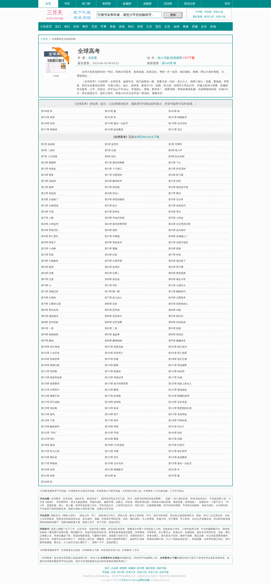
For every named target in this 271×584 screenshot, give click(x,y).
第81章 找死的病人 (178, 303)
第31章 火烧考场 (49, 205)
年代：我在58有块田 (157, 515)
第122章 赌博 (111, 389)
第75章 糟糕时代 (177, 291)
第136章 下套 (48, 420)
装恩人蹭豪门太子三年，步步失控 (69, 529)
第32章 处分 (111, 205)
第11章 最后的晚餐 (114, 162)
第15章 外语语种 (177, 168)
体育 (140, 26)
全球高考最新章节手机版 (53, 491)
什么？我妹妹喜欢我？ (178, 539)
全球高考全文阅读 (70, 550)
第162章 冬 (110, 117)
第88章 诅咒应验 (49, 322)
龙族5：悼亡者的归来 (176, 498)
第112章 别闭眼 (49, 371)
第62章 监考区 (112, 267)
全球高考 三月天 (130, 550)
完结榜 (168, 3)
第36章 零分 (174, 211)
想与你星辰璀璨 (171, 505)
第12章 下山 (174, 162)
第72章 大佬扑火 (177, 285)
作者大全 (131, 572)
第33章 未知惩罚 (177, 205)
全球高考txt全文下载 (146, 136)
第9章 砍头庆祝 (176, 156)
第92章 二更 (111, 328)
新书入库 (209, 16)
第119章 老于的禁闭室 (116, 383)
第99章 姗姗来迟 (177, 340)
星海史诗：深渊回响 (183, 532)
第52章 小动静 (48, 248)
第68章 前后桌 (112, 279)
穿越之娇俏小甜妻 (207, 85)
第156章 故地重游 (114, 129)
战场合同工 (115, 522)
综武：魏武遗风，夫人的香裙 (138, 518)
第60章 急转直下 (177, 260)
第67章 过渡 (47, 279)
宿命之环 (84, 515)
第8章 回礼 (110, 156)
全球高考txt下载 (90, 550)
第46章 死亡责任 (49, 236)
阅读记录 (189, 3)
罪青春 (129, 502)
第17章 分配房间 (113, 174)
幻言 (167, 26)
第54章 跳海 (174, 248)
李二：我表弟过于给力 (103, 515)
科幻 (131, 26)
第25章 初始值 (48, 193)
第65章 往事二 (112, 273)
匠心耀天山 (165, 532)
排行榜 (120, 572)
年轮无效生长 (106, 505)
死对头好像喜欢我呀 (93, 85)
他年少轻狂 (106, 93)
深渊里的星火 (137, 535)
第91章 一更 (47, 328)
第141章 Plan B (176, 426)
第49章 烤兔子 (48, 242)
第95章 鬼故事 (112, 334)
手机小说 (218, 11)
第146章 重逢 (111, 438)
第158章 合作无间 (177, 123)
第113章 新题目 (113, 371)
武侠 (76, 26)
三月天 (54, 12)
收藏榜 (127, 3)
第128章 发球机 (113, 402)
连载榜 (147, 3)
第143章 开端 (111, 432)
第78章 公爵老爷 (177, 297)
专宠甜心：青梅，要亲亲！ (146, 89)
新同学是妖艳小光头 (86, 505)
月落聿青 (151, 532)
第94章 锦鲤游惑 (49, 334)
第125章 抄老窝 (113, 395)
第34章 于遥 (47, 211)
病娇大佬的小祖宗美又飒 (81, 508)
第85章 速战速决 (49, 316)
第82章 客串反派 (49, 310)
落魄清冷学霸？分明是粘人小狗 (143, 529)
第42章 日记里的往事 (179, 224)
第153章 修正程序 (177, 451)
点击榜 (114, 568)
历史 (94, 26)
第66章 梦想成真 (177, 273)
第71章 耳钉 (111, 285)
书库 (67, 3)
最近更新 (197, 16)
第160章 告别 (48, 123)
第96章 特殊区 (175, 334)
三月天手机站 (177, 491)
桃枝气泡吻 (186, 535)
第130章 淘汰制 (49, 408)
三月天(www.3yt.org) (129, 580)
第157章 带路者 (49, 129)
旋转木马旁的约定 (206, 532)
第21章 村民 (174, 181)
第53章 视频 (111, 248)
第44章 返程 (111, 230)
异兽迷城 (67, 498)
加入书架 (163, 57)
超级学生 (128, 81)
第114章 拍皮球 (176, 371)
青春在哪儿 (153, 535)
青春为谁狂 (207, 505)
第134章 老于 (111, 414)
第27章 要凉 (174, 193)
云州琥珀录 (222, 505)
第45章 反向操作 (177, 230)
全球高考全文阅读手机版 (81, 491)
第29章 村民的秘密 (114, 199)
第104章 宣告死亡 (114, 353)
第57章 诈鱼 (174, 254)
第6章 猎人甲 (175, 150)
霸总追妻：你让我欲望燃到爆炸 (211, 535)
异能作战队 (96, 502)
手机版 (105, 572)
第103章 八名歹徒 (50, 353)
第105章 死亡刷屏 (177, 353)
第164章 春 (174, 111)
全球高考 (115, 81)
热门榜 (86, 3)
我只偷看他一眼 (145, 81)
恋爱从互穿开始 (105, 508)
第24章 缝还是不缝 (178, 187)
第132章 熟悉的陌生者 (180, 408)
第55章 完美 (47, 254)
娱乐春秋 (87, 518)
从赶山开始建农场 (201, 518)
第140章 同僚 (111, 426)
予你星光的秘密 (191, 505)
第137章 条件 (111, 420)
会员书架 (164, 572)
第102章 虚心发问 (177, 346)
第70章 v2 (46, 285)
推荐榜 (106, 3)
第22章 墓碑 (47, 187)
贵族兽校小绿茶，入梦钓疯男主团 (181, 529)
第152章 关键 (111, 451)
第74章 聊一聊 (112, 291)
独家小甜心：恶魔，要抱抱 (205, 81)
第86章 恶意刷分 (113, 316)
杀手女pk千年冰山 (118, 89)
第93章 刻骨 (174, 328)
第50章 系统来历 (113, 242)
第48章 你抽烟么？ (178, 236)
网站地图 (145, 580)
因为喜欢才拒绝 (169, 535)
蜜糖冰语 (157, 93)
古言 (149, 26)
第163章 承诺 (48, 117)
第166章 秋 (169, 63)
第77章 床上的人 (113, 297)
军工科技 (185, 518)
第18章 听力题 (175, 174)
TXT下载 (189, 57)
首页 (48, 3)
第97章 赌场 (47, 340)
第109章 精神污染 (50, 365)
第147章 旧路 (175, 438)
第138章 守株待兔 (177, 420)
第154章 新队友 (49, 457)
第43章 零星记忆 (49, 230)
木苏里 (92, 57)
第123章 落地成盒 (177, 389)
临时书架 (161, 568)
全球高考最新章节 (49, 550)
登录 (227, 3)
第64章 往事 (47, 273)
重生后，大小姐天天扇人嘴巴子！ (72, 542)
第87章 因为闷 (175, 316)
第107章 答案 (111, 359)
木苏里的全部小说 (131, 491)
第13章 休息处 (48, 168)
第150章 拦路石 (176, 445)
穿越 (195, 26)
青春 (186, 26)
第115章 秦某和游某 (51, 377)
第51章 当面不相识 (178, 242)
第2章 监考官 (111, 144)
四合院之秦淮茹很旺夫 (182, 515)
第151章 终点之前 (50, 451)
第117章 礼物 (175, 377)
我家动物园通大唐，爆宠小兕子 (77, 522)
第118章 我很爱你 (50, 383)
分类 (113, 572)
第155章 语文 (175, 129)
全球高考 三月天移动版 (155, 491)
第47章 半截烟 (112, 236)
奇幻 (67, 26)
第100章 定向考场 (50, 346)
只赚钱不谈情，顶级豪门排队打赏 (110, 535)
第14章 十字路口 (113, 168)
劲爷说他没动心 (198, 498)
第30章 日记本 (175, 199)
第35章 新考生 (112, 211)
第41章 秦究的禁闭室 (116, 224)
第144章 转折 (175, 432)
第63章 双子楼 (175, 267)
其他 (213, 26)
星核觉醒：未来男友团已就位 (207, 539)
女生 (204, 26)
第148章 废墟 (48, 445)
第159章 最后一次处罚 (116, 123)
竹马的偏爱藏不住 (210, 529)
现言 (158, 26)
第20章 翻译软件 (113, 181)
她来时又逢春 (137, 539)
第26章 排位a (111, 193)
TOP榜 (198, 11)
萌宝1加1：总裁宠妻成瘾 (148, 505)
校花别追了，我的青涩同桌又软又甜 (106, 498)
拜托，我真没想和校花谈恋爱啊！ (145, 498)
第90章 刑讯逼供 (177, 322)
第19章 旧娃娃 (48, 181)
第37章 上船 (47, 217)
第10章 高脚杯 (48, 162)
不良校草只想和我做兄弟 (53, 508)
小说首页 (46, 26)
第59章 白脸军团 (113, 260)
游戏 (122, 26)
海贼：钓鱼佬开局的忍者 (107, 518)
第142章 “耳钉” (49, 432)
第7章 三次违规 (49, 156)
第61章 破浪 (47, 267)
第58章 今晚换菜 (49, 260)
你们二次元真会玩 (212, 515)
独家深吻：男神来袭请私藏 (180, 89)
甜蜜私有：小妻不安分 (211, 502)
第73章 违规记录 (49, 291)
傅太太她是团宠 (79, 502)
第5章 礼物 (110, 150)
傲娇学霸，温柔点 (113, 502)
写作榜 (207, 11)
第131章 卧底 (111, 408)
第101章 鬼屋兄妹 (114, 346)
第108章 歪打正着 (177, 359)
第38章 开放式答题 (114, 217)
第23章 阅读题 (112, 187)
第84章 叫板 (174, 310)
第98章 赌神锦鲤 (113, 340)
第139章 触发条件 (50, 426)
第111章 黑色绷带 (177, 365)
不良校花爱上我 (217, 498)
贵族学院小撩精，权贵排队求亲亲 (107, 529)
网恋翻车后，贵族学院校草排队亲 (88, 532)
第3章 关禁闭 (175, 144)
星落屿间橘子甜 (155, 539)
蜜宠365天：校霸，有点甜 (156, 85)
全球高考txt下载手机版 (108, 491)
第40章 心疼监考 (49, 224)
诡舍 (198, 515)
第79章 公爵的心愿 (51, 303)
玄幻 (58, 26)
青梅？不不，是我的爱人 (105, 542)
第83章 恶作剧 (112, 310)
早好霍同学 (62, 502)
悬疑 (113, 26)
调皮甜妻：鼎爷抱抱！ (185, 502)
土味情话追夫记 (124, 505)
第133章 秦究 (48, 414)
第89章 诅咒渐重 (113, 322)
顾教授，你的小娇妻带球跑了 (112, 539)
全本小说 (153, 572)
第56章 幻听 (111, 254)
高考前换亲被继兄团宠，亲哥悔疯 (126, 532)
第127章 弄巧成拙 (50, 402)
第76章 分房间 (48, 297)
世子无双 (101, 522)
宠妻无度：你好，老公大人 (172, 81)
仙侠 (177, 26)
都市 (85, 26)
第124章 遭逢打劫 (50, 395)
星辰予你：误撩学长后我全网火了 (57, 539)
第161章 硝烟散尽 (177, 117)
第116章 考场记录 (114, 377)
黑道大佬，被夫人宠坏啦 (131, 515)
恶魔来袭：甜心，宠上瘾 (60, 505)
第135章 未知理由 (177, 414)
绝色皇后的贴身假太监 (68, 518)
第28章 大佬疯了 (49, 199)
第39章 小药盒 (175, 217)
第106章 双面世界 (50, 359)
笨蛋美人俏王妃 (86, 539)
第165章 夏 (110, 111)
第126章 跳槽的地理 (178, 395)
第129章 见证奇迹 (177, 402)
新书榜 (140, 568)
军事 (104, 26)
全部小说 (220, 16)
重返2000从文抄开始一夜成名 (132, 93)
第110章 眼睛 (111, 365)
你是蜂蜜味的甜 (207, 89)
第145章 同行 (48, 438)
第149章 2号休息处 (114, 445)
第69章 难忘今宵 (177, 279)
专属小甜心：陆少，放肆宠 (123, 85)
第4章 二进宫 (48, 150)
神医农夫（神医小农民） (64, 515)
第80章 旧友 (111, 303)
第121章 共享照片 (50, 389)
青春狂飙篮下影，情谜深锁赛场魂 (72, 535)
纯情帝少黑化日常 (184, 85)
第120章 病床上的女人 (180, 383)
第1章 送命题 (48, 144)
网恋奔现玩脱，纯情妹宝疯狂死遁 (153, 502)
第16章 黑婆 (47, 174)
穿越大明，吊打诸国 (167, 518)
